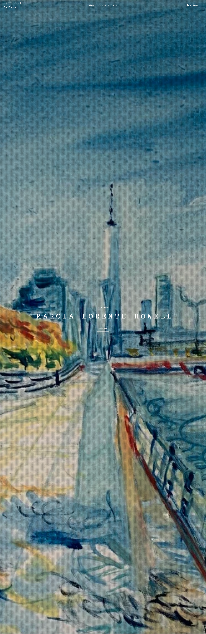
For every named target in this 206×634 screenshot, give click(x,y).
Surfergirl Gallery (12, 5)
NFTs (115, 5)
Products (90, 5)
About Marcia (103, 5)
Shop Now (103, 328)
